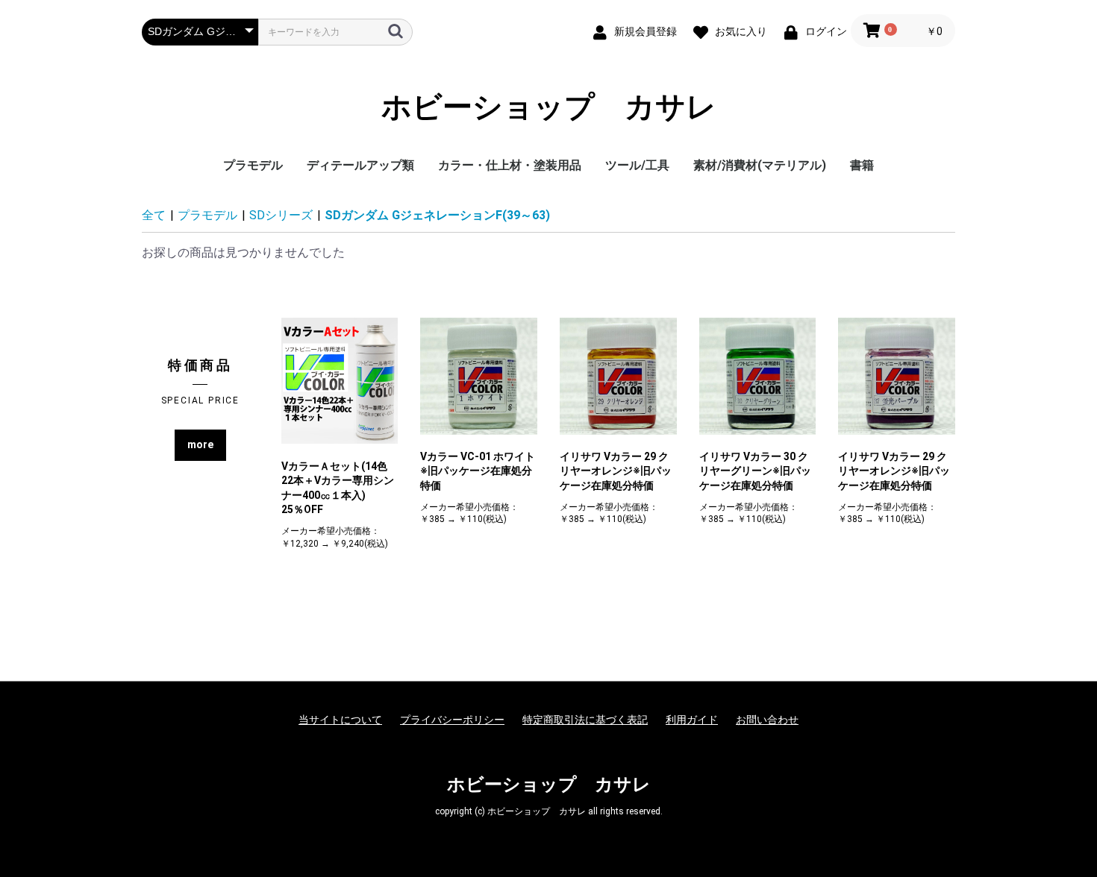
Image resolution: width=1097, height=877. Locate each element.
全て (154, 215)
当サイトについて (340, 720)
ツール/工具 (637, 165)
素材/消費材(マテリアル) (759, 165)
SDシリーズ (281, 215)
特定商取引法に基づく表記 (585, 720)
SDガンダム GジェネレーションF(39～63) (437, 215)
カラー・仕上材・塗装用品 (509, 165)
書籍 (862, 165)
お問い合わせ (767, 720)
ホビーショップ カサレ (548, 107)
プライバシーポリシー (452, 720)
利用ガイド (692, 720)
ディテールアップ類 (360, 165)
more (200, 444)
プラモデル (253, 165)
